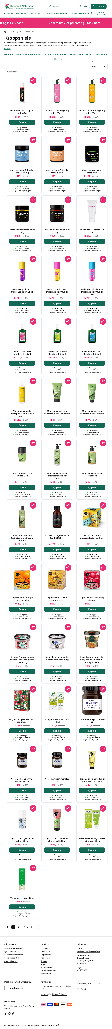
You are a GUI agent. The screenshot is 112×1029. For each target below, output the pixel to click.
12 (32, 927)
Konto (85, 6)
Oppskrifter (46, 954)
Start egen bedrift (48, 970)
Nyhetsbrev (46, 973)
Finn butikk (45, 948)
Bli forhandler (46, 967)
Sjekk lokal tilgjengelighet (23, 131)
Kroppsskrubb (76, 54)
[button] (99, 6)
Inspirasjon (45, 958)
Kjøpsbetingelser (11, 951)
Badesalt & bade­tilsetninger (28, 54)
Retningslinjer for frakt (14, 954)
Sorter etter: (93, 61)
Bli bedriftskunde (59, 994)
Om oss (44, 961)
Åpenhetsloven (11, 961)
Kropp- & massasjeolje (96, 54)
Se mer (7, 49)
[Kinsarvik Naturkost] (19, 6)
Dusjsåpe (8, 54)
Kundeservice (46, 951)
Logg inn (44, 994)
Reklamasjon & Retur (13, 958)
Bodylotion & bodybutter (56, 54)
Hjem (6, 32)
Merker (44, 964)
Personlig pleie (16, 32)
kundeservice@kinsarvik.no (88, 951)
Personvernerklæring (13, 948)
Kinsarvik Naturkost (31, 1025)
